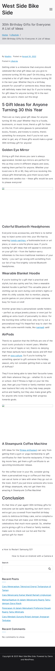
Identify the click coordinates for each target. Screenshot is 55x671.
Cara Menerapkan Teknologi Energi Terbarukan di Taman (26, 588)
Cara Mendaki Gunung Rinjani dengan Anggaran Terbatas (25, 618)
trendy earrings (17, 240)
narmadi (40, 327)
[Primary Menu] (51, 9)
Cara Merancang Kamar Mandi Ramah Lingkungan (26, 595)
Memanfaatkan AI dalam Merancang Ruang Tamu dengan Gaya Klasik (26, 601)
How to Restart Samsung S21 (18, 549)
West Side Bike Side (27, 656)
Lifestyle (14, 61)
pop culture (16, 355)
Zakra (50, 656)
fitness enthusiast (28, 450)
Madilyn (8, 56)
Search (5, 563)
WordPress (29, 659)
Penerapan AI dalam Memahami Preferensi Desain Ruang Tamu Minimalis (26, 610)
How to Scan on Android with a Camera (31, 556)
